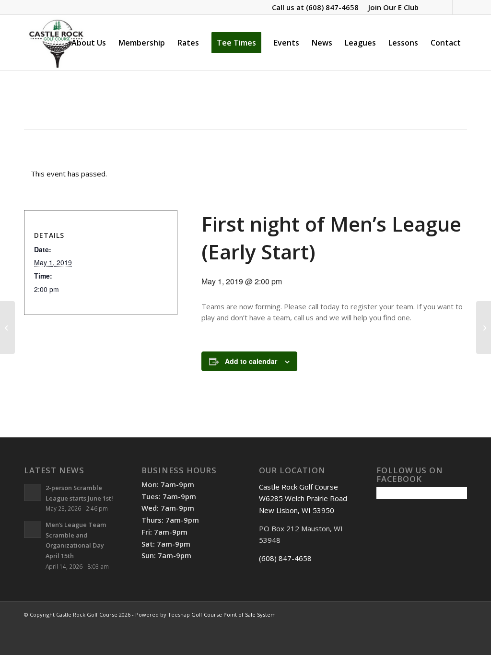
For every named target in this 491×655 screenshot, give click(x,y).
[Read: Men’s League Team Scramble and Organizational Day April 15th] (32, 529)
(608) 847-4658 (332, 7)
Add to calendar (251, 361)
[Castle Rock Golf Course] (56, 42)
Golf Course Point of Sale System (233, 614)
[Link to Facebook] (431, 7)
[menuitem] (391, 7)
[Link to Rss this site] (445, 7)
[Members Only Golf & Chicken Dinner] (7, 327)
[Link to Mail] (460, 7)
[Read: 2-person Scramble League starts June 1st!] (32, 492)
